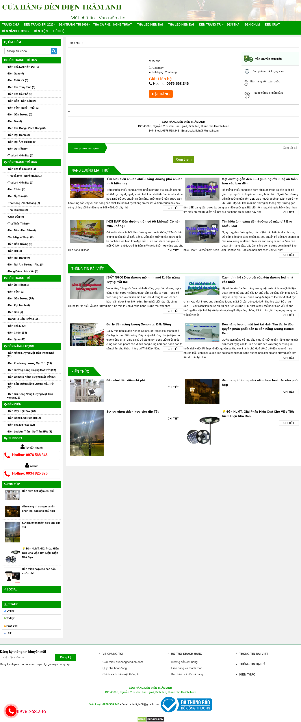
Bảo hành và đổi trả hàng (187, 674)
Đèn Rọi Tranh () (18, 135)
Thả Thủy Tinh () (18, 223)
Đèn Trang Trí (210, 24)
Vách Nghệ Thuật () (20, 237)
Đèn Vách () (15, 291)
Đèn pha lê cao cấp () (21, 169)
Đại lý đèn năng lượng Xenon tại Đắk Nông (138, 324)
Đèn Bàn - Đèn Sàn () (21, 100)
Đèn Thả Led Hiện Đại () (23, 66)
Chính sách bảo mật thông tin (121, 674)
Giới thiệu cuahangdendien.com (122, 662)
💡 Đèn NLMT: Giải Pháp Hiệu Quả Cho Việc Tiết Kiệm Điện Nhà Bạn (40, 553)
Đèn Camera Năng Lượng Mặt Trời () (31, 377)
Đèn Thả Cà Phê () (19, 94)
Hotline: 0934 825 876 (30, 473)
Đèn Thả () (16, 325)
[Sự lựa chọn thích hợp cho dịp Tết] (12, 532)
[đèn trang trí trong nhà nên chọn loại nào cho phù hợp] (12, 511)
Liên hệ (58, 31)
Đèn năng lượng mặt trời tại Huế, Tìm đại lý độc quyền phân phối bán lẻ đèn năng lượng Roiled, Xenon (258, 329)
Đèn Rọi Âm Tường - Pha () (25, 264)
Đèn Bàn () (15, 312)
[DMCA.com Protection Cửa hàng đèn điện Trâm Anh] (150, 719)
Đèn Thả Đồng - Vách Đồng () (26, 128)
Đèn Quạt (272, 24)
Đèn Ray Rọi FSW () (21, 411)
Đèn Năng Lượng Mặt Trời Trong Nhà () (30, 354)
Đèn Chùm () (16, 189)
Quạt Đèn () (15, 216)
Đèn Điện (41, 31)
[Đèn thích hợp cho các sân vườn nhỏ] (12, 575)
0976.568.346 (178, 84)
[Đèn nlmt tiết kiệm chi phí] (12, 495)
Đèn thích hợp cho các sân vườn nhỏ (39, 571)
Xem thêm (183, 159)
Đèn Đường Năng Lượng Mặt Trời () (31, 370)
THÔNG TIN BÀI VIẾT (87, 268)
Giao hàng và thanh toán (186, 668)
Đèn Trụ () (14, 121)
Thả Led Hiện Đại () (20, 155)
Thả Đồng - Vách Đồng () (23, 203)
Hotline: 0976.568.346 (30, 455)
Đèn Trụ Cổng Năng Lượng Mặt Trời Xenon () (30, 396)
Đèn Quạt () (15, 73)
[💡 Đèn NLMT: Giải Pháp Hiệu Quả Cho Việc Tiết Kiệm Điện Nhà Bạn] (12, 555)
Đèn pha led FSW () (21, 424)
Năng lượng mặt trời (90, 170)
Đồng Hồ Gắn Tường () (23, 319)
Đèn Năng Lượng (15, 31)
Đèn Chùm (252, 24)
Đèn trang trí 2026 (73, 24)
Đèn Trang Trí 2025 (38, 24)
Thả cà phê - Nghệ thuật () (24, 175)
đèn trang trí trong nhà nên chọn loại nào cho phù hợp (38, 508)
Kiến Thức (80, 371)
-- (166, 67)
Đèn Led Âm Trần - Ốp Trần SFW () (29, 431)
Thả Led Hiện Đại (150, 24)
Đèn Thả (233, 24)
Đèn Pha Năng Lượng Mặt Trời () (29, 363)
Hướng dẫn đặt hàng (184, 662)
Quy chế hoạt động (114, 668)
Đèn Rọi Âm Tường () (21, 141)
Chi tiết (173, 208)
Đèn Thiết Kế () (17, 80)
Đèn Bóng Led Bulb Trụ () (24, 417)
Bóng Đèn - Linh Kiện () (22, 271)
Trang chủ (10, 24)
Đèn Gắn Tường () (19, 114)
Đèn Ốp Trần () (17, 148)
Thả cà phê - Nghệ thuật (112, 24)
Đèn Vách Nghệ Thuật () (23, 107)
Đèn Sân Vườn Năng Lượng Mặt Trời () (30, 385)
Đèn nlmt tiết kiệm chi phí (125, 380)
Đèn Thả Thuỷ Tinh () (21, 87)
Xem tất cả (290, 147)
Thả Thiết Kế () (17, 210)
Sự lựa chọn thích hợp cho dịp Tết (132, 411)
